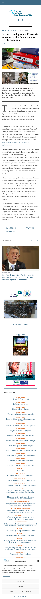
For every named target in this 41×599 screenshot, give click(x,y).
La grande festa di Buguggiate (20, 430)
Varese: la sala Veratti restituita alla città (20, 435)
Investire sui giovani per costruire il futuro (20, 530)
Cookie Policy (16, 596)
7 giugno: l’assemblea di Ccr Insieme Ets (20, 480)
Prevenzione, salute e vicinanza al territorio (20, 485)
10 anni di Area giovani (20, 399)
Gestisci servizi (6, 576)
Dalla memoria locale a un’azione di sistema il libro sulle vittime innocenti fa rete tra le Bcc (20, 525)
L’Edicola (20, 470)
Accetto (20, 311)
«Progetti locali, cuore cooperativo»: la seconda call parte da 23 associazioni (20, 518)
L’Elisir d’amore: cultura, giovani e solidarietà (20, 450)
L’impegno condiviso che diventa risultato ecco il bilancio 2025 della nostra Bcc (20, 541)
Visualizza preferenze (20, 591)
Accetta (20, 581)
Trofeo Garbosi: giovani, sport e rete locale (20, 455)
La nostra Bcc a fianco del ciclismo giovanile (20, 425)
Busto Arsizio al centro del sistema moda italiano (20, 420)
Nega (20, 586)
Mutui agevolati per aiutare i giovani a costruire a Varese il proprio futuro (20, 498)
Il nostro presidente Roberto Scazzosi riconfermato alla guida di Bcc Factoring (20, 491)
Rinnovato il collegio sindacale (20, 554)
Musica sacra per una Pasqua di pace (20, 445)
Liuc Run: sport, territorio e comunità (20, 465)
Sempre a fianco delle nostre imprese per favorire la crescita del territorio (20, 504)
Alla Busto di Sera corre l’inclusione (20, 460)
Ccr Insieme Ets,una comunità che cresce (20, 535)
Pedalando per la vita (20, 404)
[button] (38, 561)
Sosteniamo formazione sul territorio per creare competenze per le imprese (20, 511)
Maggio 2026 (20, 334)
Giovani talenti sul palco (20, 409)
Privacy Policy (23, 596)
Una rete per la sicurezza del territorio (20, 414)
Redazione (7, 44)
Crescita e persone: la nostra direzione (20, 475)
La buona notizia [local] (9, 30)
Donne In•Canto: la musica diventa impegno (20, 440)
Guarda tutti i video (20, 324)
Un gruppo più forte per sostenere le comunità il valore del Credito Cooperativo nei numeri (20, 548)
